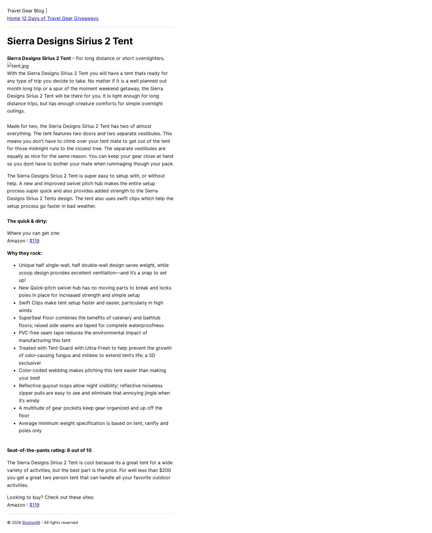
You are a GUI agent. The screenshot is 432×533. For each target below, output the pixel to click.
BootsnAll (31, 522)
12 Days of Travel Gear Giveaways (60, 18)
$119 (34, 241)
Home (13, 18)
